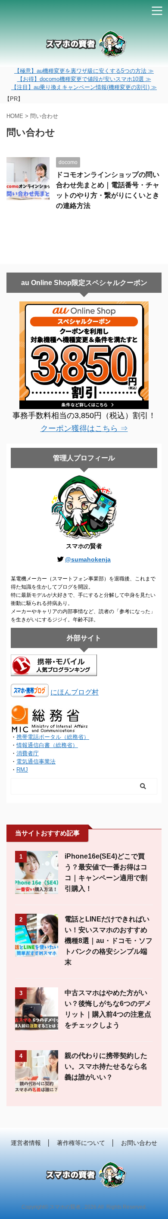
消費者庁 (27, 753)
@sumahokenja (88, 559)
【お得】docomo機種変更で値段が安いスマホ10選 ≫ (84, 79)
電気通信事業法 (36, 761)
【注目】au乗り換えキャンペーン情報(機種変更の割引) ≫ (84, 87)
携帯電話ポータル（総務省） (52, 737)
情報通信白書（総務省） (47, 745)
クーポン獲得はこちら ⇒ (84, 428)
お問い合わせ (139, 1142)
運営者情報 (26, 1142)
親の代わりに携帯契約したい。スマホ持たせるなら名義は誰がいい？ (106, 1066)
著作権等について (81, 1142)
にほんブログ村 (74, 692)
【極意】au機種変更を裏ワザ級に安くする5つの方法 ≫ (84, 71)
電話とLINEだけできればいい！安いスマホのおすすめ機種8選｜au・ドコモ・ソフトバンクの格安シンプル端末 (108, 940)
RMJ (22, 769)
